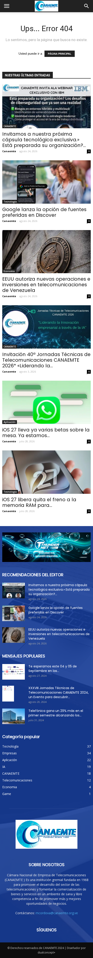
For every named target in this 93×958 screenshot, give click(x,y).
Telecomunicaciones (17, 780)
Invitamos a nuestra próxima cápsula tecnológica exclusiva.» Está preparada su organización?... (44, 140)
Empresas (9, 753)
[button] (86, 6)
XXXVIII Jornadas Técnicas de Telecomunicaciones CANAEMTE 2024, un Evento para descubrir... (58, 692)
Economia (9, 271)
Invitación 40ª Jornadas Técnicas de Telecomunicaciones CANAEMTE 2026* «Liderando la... (46, 360)
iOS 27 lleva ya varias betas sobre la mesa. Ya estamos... (46, 433)
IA (3, 767)
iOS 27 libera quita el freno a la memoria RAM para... (39, 502)
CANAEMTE (10, 126)
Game (6, 794)
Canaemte (9, 151)
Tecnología (10, 201)
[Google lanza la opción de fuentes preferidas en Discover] (46, 182)
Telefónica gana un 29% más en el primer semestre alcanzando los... (55, 713)
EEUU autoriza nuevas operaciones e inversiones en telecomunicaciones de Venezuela (46, 285)
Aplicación (10, 422)
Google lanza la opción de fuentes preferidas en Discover (44, 212)
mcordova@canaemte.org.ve (57, 913)
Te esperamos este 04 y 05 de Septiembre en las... (52, 668)
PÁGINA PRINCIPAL (59, 53)
